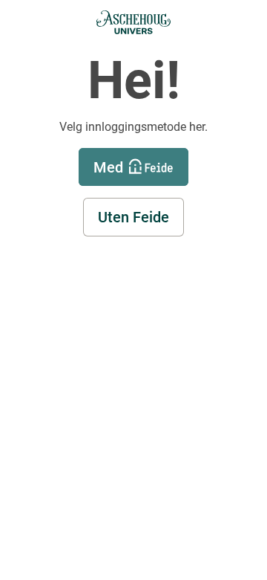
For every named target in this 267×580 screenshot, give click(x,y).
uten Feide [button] (133, 217)
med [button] (108, 167)
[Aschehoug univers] (133, 22)
